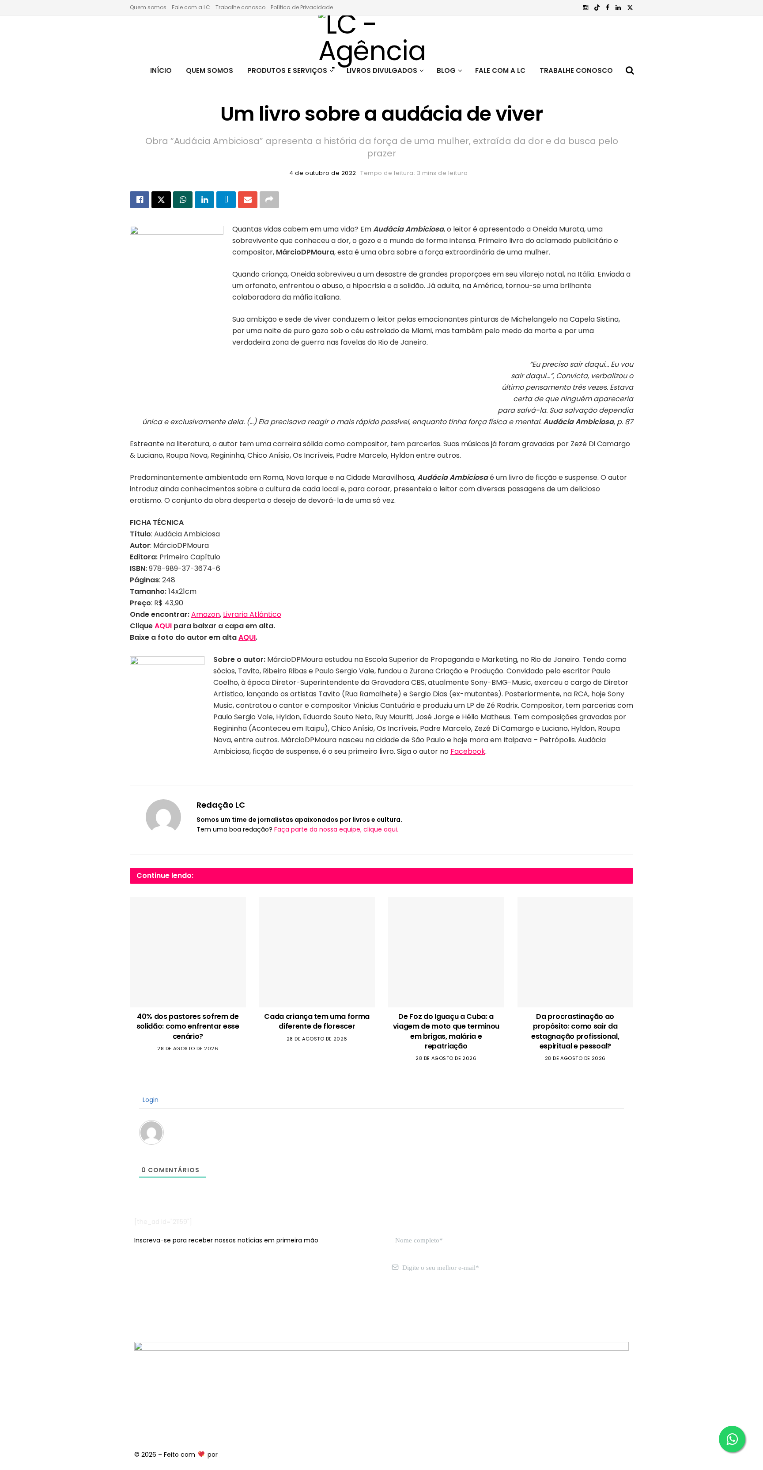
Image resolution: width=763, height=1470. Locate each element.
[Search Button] (630, 71)
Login (150, 1099)
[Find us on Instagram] (585, 7)
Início (161, 70)
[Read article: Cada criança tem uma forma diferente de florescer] (317, 952)
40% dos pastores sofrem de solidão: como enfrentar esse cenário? (187, 1026)
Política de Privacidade (302, 7)
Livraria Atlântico (252, 614)
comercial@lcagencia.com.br (270, 1309)
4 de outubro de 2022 (322, 173)
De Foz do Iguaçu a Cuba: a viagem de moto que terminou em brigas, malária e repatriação (446, 1031)
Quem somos (148, 7)
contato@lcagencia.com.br (176, 1309)
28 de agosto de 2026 (187, 1048)
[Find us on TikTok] (597, 7)
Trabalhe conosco (240, 7)
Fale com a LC (191, 7)
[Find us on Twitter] (630, 7)
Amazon (205, 614)
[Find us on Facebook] (607, 7)
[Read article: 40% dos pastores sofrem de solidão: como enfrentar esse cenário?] (188, 952)
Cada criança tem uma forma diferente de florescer (317, 1021)
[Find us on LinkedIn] (618, 7)
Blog (446, 70)
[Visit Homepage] (381, 37)
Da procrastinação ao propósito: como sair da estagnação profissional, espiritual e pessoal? (575, 1031)
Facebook (467, 751)
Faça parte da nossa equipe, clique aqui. (336, 829)
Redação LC (220, 804)
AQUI (163, 626)
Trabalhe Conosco (576, 70)
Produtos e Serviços (287, 70)
